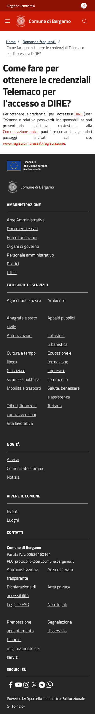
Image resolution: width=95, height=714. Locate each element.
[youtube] (18, 684)
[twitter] (34, 684)
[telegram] (42, 684)
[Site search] (85, 21)
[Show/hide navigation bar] (7, 21)
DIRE (79, 114)
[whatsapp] (50, 684)
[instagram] (26, 684)
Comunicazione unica (20, 131)
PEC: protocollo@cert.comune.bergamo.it (40, 561)
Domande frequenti (39, 42)
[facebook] (11, 684)
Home (11, 42)
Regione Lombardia (21, 5)
